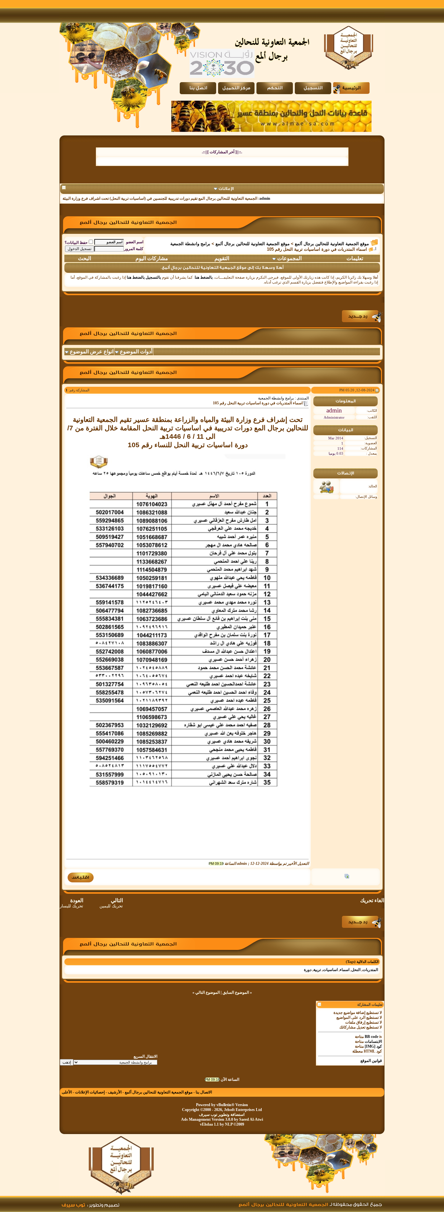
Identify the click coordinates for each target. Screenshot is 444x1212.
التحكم (274, 88)
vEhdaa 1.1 (209, 1124)
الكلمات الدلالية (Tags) (362, 962)
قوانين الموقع (371, 1060)
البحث (84, 258)
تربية (317, 969)
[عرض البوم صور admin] (346, 877)
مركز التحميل (236, 88)
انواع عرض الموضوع (91, 351)
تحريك (366, 900)
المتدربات (370, 969)
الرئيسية (351, 88)
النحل (355, 969)
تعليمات (354, 258)
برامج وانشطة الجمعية (190, 243)
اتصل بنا (198, 88)
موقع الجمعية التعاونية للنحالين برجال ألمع (332, 243)
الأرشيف (115, 1092)
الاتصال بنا (204, 1092)
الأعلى (67, 1092)
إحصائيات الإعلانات (90, 1092)
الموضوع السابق (236, 992)
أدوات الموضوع (136, 351)
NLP (228, 1124)
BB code (371, 1036)
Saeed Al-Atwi (251, 1119)
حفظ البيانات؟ (76, 242)
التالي (111, 903)
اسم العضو (134, 242)
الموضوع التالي (207, 992)
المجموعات (289, 258)
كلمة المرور (133, 248)
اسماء (344, 969)
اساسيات (330, 969)
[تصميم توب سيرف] (103, 1204)
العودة (71, 903)
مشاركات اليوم (152, 258)
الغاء (379, 900)
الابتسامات (373, 1041)
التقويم (222, 258)
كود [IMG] (373, 1046)
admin (286, 198)
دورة (307, 969)
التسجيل (313, 88)
